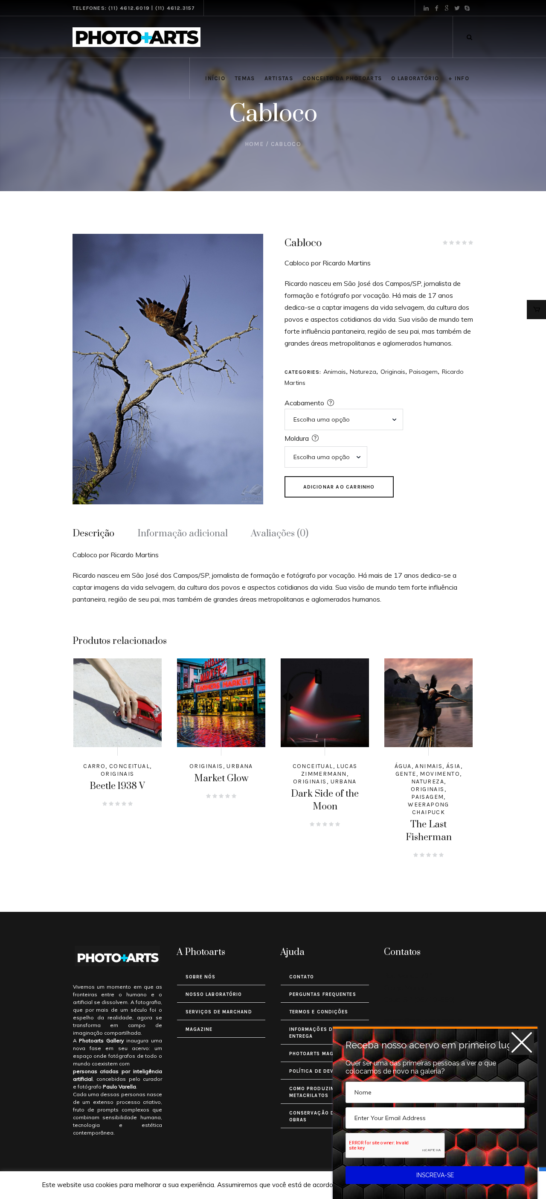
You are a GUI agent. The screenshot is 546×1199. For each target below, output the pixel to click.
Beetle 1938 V (117, 786)
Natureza (363, 371)
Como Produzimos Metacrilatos (316, 1092)
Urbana (240, 766)
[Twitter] (457, 8)
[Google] (446, 8)
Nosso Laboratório (214, 994)
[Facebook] (436, 8)
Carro (94, 766)
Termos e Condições (319, 1012)
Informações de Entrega (312, 1033)
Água (403, 766)
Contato (301, 977)
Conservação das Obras (315, 1116)
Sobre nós (201, 977)
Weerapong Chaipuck (428, 808)
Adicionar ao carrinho (339, 487)
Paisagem (423, 371)
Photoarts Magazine (319, 1053)
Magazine (199, 1029)
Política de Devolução (322, 1071)
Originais (392, 371)
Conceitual (129, 766)
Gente (405, 773)
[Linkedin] (426, 8)
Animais (334, 371)
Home (254, 144)
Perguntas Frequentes (322, 994)
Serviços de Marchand (219, 1012)
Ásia (453, 766)
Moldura (297, 438)
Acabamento (304, 403)
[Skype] (467, 8)
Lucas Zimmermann (329, 769)
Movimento (440, 773)
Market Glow (221, 778)
